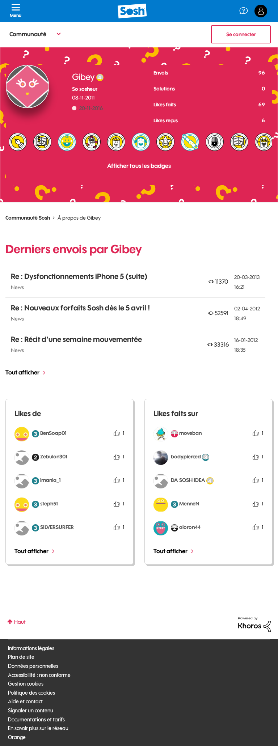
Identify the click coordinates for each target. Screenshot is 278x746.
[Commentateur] (215, 142)
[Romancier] (42, 142)
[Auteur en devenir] (239, 142)
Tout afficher (22, 372)
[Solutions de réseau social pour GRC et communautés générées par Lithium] (254, 624)
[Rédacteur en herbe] (18, 142)
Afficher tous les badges (139, 165)
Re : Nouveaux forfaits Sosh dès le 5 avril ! (80, 307)
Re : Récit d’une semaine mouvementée (76, 339)
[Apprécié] (264, 142)
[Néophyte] (141, 142)
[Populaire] (116, 142)
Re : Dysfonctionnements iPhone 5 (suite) (79, 276)
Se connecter (241, 34)
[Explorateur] (190, 142)
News (17, 287)
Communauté (27, 34)
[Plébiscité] (92, 142)
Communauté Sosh (27, 218)
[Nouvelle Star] (165, 142)
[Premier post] (67, 142)
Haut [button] (20, 622)
